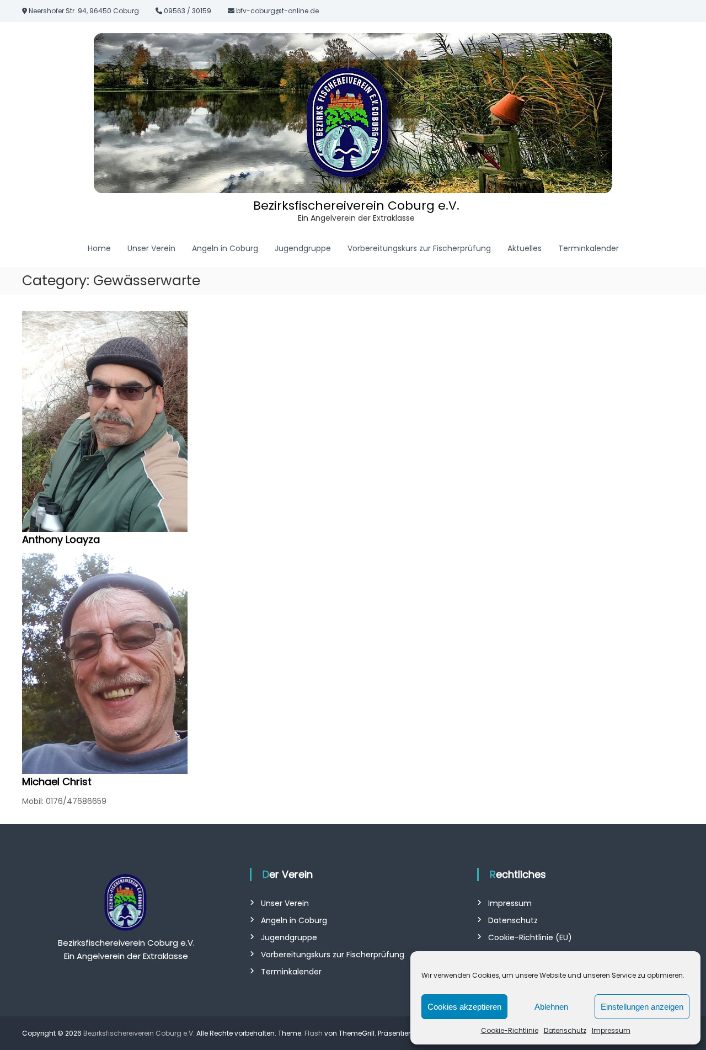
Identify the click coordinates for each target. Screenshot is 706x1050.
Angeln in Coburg (225, 248)
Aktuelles (524, 248)
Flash (313, 1033)
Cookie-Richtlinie (509, 1030)
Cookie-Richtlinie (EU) (530, 937)
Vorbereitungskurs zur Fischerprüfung (419, 248)
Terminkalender (588, 248)
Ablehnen (551, 1006)
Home (99, 248)
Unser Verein (151, 248)
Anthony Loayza (61, 539)
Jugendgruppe (303, 248)
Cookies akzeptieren (464, 1006)
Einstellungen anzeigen (642, 1006)
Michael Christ (57, 781)
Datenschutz (565, 1030)
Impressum (611, 1030)
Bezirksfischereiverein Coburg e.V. (356, 205)
